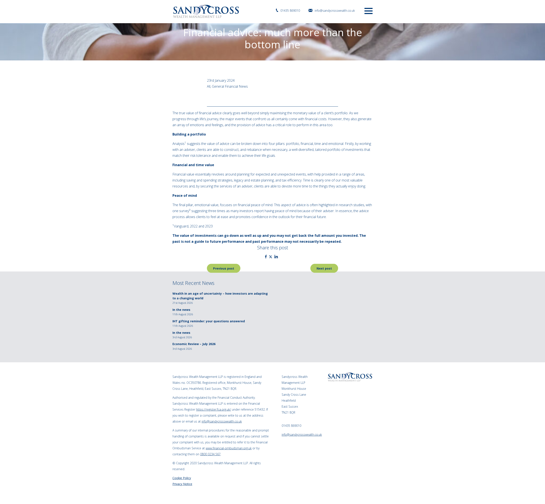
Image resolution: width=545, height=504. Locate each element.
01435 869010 (290, 11)
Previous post (223, 268)
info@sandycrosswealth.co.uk (335, 11)
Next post (324, 268)
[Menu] (368, 10)
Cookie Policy (181, 478)
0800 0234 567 (210, 454)
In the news (181, 310)
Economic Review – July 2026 (193, 344)
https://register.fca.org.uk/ (213, 409)
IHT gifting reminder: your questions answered (208, 321)
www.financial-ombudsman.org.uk (229, 448)
